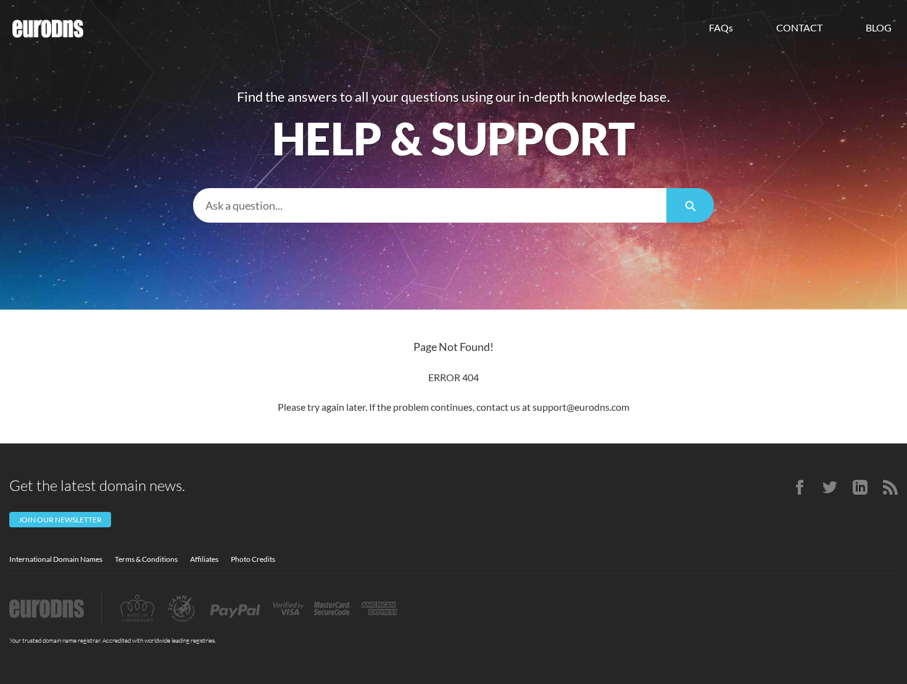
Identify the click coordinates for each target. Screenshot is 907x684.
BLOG (879, 27)
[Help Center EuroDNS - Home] (47, 29)
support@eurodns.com (580, 407)
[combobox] (429, 205)
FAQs (721, 27)
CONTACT (799, 27)
